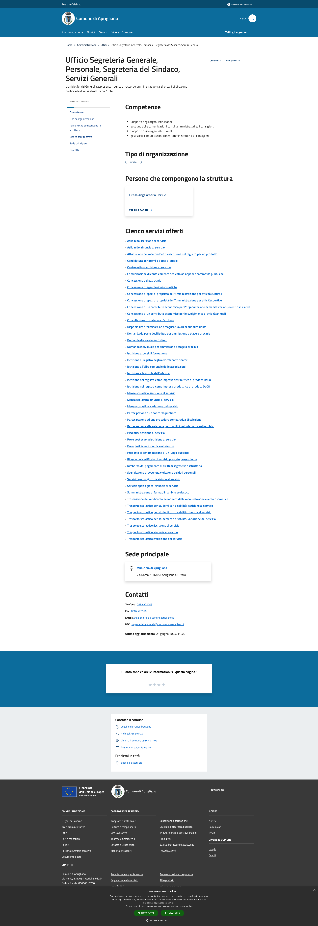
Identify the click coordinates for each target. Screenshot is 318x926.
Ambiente (165, 839)
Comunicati (215, 827)
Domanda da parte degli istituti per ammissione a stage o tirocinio (168, 333)
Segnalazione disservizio (124, 880)
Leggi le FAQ (118, 886)
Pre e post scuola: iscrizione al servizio (151, 439)
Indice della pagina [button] (79, 101)
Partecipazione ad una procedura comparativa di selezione (164, 419)
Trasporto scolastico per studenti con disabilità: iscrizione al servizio (170, 505)
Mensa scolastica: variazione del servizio (152, 406)
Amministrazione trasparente (176, 874)
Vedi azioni (231, 60)
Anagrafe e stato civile (123, 821)
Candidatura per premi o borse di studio (152, 260)
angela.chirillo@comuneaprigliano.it (153, 618)
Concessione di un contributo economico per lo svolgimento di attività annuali (176, 313)
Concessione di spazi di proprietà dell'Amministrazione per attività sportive (174, 300)
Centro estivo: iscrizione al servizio (149, 267)
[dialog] (159, 906)
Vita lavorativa (119, 833)
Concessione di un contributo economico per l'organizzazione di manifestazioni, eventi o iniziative (188, 307)
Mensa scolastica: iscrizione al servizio (151, 393)
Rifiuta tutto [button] (172, 912)
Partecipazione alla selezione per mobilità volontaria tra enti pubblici (170, 426)
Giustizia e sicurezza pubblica (176, 827)
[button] (159, 920)
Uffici (104, 45)
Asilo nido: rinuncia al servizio (146, 247)
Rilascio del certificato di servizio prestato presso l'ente (162, 459)
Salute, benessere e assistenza (177, 845)
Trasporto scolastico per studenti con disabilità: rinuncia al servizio (169, 512)
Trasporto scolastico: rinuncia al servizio (152, 532)
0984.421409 (144, 604)
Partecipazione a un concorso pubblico (151, 413)
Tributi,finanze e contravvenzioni (178, 833)
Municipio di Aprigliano (152, 568)
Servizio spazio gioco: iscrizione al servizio (153, 479)
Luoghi (212, 849)
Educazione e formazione (174, 821)
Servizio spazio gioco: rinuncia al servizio (153, 486)
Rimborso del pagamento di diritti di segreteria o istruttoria (164, 466)
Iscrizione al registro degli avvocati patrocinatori (157, 360)
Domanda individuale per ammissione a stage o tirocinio (162, 346)
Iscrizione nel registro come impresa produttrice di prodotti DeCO (168, 386)
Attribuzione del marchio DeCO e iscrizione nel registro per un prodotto (172, 254)
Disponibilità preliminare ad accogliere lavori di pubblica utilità (166, 327)
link (190, 906)
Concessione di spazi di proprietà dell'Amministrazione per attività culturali (174, 294)
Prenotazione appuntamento (127, 874)
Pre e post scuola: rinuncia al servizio (150, 446)
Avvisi (212, 833)
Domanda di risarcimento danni (147, 340)
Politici (65, 845)
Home (69, 45)
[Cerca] (252, 18)
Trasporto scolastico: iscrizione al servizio (153, 525)
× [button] (314, 890)
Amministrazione (86, 45)
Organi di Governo (72, 821)
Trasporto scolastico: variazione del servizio (154, 538)
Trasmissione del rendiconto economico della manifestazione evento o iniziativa (177, 499)
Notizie (213, 821)
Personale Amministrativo (76, 851)
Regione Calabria (71, 4)
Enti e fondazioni (71, 839)
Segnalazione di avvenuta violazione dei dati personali (161, 472)
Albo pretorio (167, 880)
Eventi (212, 855)
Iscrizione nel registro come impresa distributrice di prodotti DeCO (169, 380)
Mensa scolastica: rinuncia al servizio (150, 399)
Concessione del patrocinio (144, 280)
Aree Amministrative (73, 827)
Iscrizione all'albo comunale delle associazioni (156, 366)
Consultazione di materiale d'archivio (150, 320)
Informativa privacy (171, 886)
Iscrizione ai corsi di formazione (147, 353)
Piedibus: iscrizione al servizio (146, 433)
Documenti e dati (71, 857)
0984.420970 (139, 611)
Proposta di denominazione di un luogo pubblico (158, 452)
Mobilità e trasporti (121, 851)
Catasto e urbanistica (122, 845)
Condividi (214, 60)
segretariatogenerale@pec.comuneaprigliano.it (158, 624)
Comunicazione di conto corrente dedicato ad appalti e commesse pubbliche (175, 274)
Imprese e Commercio (123, 839)
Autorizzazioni (168, 851)
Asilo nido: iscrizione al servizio (146, 241)
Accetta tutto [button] (146, 913)
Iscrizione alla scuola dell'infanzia (148, 373)
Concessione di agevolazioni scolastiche (152, 287)
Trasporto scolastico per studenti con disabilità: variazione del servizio (171, 519)
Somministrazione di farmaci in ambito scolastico (158, 492)
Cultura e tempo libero (123, 827)
